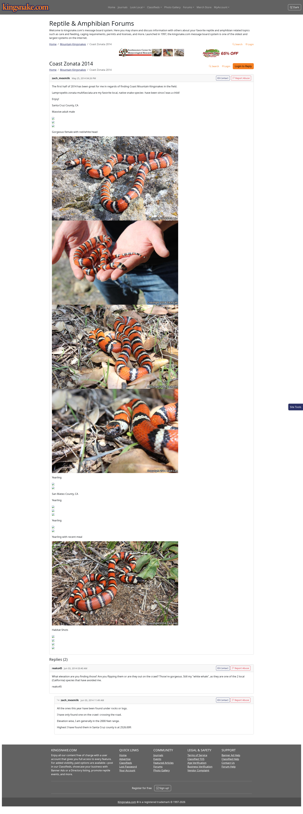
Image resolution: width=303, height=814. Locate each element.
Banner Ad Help (231, 755)
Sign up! (164, 788)
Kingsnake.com (127, 802)
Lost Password (128, 766)
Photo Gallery (172, 7)
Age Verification (196, 763)
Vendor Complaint (198, 770)
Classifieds (125, 763)
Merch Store (204, 7)
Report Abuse (242, 78)
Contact (224, 78)
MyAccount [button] (220, 7)
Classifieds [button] (153, 7)
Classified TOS (195, 759)
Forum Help (229, 766)
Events (157, 759)
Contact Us (228, 763)
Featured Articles (163, 763)
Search (239, 44)
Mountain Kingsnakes (73, 44)
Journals (123, 7)
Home (111, 7)
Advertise (125, 759)
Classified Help (230, 759)
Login (250, 44)
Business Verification (199, 766)
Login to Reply (243, 66)
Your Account (127, 770)
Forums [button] (187, 7)
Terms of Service (197, 755)
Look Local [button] (136, 7)
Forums (158, 766)
